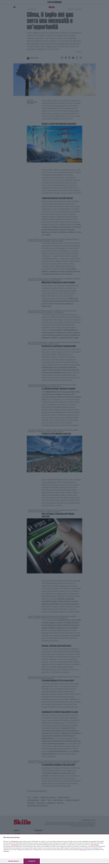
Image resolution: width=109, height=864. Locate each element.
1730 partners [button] (15, 841)
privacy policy (83, 849)
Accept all (31, 861)
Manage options (13, 861)
